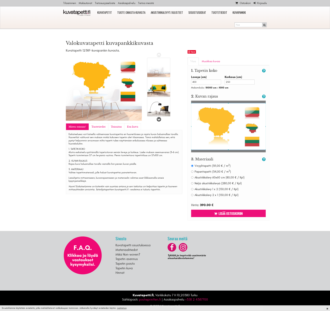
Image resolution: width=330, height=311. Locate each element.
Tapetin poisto (125, 263)
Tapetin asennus (127, 259)
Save (193, 51)
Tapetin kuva (124, 268)
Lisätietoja (121, 308)
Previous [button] (159, 55)
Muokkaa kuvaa (211, 61)
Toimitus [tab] (116, 126)
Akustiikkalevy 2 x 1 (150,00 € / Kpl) (216, 195)
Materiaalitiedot (127, 250)
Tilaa (193, 61)
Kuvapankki (239, 12)
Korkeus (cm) (233, 77)
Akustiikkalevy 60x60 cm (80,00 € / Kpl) (219, 177)
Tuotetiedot (219, 12)
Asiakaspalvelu (126, 3)
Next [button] (159, 119)
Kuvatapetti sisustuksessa (133, 245)
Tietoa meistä (146, 3)
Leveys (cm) (199, 77)
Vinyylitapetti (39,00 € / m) (212, 166)
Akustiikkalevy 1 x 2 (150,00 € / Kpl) (216, 189)
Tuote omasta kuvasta (131, 12)
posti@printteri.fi (150, 299)
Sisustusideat (197, 12)
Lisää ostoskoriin (230, 213)
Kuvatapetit (104, 12)
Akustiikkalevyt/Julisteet (167, 12)
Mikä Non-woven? (128, 254)
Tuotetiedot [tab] (98, 126)
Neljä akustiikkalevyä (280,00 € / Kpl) (218, 183)
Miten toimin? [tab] (77, 126)
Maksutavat (85, 3)
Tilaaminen (69, 3)
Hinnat (120, 273)
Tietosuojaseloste (105, 3)
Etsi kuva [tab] (132, 126)
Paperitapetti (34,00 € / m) (213, 171)
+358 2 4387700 (196, 299)
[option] (158, 67)
